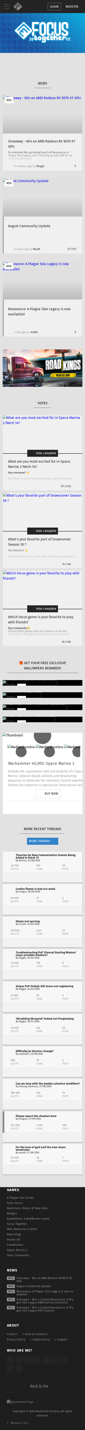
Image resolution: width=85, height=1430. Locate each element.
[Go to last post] (42, 877)
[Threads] (62, 1360)
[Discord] (72, 807)
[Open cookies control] (28, 6)
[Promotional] (42, 386)
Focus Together (17, 1223)
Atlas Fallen (15, 1203)
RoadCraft (13, 1239)
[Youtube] (47, 807)
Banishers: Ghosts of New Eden (27, 1208)
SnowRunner (15, 1244)
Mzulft (36, 249)
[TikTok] (27, 1360)
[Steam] (45, 1360)
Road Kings (14, 1234)
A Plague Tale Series (20, 1197)
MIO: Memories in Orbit (22, 1229)
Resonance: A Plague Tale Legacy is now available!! (45, 1293)
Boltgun (12, 1213)
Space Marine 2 (17, 1250)
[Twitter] (35, 807)
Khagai (40, 166)
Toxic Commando (18, 1255)
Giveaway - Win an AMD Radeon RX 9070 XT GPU (44, 1280)
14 (66, 564)
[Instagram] (23, 807)
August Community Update (34, 1286)
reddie (34, 332)
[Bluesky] (10, 1368)
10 (66, 641)
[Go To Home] (19, 6)
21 (72, 248)
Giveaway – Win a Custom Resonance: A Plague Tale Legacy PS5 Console (45, 1309)
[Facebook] (60, 807)
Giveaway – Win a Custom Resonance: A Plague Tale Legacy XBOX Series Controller (45, 1301)
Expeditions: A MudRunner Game (28, 1218)
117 (66, 486)
